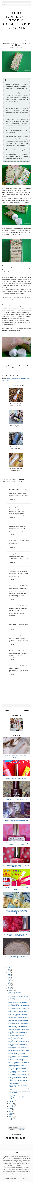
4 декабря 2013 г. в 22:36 (23, 554)
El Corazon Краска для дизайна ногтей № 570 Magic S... (19, 1000)
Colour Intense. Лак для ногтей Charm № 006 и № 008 (18, 1072)
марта (10, 1114)
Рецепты (23, 1162)
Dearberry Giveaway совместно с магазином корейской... (16, 1054)
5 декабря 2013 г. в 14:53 (23, 665)
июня (10, 1110)
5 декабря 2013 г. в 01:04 (23, 605)
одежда (16, 1173)
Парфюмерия (26, 1160)
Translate (21, 1129)
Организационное (17, 1160)
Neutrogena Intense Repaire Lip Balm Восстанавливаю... (17, 1003)
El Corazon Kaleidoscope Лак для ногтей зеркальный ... (18, 997)
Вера (10, 524)
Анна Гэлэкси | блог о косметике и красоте (16, 21)
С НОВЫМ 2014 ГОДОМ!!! (14, 992)
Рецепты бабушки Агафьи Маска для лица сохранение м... (19, 1091)
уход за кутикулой (25, 1173)
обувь (12, 1173)
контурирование (7, 1171)
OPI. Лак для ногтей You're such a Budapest (16, 1039)
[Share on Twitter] (6, 376)
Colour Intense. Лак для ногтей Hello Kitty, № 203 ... (19, 1057)
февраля (11, 1116)
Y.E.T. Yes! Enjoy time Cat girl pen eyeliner (18, 1080)
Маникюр (10, 1160)
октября (11, 1103)
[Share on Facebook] (3, 376)
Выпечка (27, 1156)
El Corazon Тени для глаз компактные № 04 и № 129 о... (18, 994)
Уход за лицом (6, 380)
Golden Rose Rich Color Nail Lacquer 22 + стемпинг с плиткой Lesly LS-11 (16, 866)
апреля (11, 1113)
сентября (11, 1105)
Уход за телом (24, 1167)
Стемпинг (5, 1163)
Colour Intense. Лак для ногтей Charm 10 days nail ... (18, 1075)
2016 (8, 984)
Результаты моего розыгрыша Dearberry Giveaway (18, 1051)
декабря (11, 990)
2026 (8, 967)
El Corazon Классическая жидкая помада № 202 (19, 1088)
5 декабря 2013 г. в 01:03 (23, 585)
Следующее (7, 710)
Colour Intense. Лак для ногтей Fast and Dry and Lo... (18, 1048)
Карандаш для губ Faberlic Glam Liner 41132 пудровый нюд (16, 756)
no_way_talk (12, 554)
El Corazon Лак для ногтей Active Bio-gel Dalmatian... (18, 1094)
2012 (8, 1119)
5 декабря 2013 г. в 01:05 (23, 635)
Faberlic (7, 1156)
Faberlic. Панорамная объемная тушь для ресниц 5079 (18, 1063)
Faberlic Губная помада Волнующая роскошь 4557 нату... (17, 1015)
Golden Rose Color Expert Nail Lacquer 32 (16, 799)
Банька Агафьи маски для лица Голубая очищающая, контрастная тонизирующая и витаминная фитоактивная (17, 912)
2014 (8, 987)
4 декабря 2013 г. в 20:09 (18, 524)
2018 (8, 980)
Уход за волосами (22, 1163)
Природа (18, 1162)
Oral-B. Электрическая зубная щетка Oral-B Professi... (19, 1018)
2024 (8, 971)
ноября (11, 1101)
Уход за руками (16, 1167)
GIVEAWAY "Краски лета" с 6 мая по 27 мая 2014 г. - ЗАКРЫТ (16, 888)
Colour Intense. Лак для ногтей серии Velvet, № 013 (17, 1085)
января (11, 1118)
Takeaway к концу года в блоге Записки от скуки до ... (18, 1030)
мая (10, 1111)
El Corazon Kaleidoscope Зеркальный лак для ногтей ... (18, 1009)
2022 (8, 974)
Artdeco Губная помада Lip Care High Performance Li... (17, 1069)
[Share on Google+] (18, 376)
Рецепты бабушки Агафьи (23, 378)
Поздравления (8, 1162)
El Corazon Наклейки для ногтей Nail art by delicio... (18, 1078)
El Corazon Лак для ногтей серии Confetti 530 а (18, 1033)
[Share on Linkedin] (14, 376)
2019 (8, 979)
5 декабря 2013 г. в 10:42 (18, 650)
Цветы (5, 1169)
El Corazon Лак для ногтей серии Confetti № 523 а (18, 1045)
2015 (8, 985)
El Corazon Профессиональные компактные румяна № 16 (16, 1060)
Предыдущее (26, 710)
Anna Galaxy (12, 569)
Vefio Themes (25, 1178)
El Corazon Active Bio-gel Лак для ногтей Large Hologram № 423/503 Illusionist (16, 843)
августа (11, 1106)
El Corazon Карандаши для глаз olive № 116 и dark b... (18, 1006)
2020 (8, 977)
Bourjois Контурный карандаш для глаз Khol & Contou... (18, 1042)
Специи (27, 1162)
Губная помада (8, 1158)
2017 (8, 982)
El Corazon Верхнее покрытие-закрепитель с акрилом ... (16, 1036)
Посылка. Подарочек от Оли (15, 1100)
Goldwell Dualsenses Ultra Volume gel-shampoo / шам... (18, 1021)
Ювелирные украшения (12, 1169)
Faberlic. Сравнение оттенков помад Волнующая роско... (17, 1012)
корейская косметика (17, 1171)
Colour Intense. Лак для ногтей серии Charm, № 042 (17, 1027)
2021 (8, 975)
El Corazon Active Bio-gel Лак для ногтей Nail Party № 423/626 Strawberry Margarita (16, 934)
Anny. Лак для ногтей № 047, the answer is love (18, 1097)
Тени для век (12, 1163)
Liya (10, 651)
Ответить (12, 499)
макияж (9, 1173)
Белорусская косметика (18, 1156)
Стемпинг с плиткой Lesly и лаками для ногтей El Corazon (16, 821)
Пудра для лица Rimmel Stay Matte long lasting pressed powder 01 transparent (17, 957)
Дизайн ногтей (19, 1158)
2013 (8, 989)
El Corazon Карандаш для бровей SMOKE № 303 (19, 1024)
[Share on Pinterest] (10, 376)
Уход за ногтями (24, 1165)
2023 (8, 972)
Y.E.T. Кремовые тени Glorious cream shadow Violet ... (17, 1066)
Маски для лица (16, 38)
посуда (20, 1173)
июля (10, 1108)
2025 (8, 969)
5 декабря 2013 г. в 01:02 (23, 569)
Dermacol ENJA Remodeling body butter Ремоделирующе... (18, 1082)
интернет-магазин (24, 1169)
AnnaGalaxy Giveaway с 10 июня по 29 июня (16, 778)
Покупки (14, 1162)
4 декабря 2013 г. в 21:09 (23, 540)
